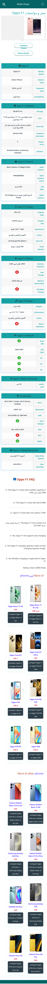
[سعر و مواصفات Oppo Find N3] (15, 643)
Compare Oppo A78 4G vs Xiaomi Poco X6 (15, 966)
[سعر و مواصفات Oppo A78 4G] (15, 734)
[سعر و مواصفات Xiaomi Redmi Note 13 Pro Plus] (35, 841)
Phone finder (23, 53)
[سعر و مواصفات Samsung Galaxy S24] (35, 892)
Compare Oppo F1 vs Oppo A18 (16, 712)
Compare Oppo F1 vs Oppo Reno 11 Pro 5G (36, 618)
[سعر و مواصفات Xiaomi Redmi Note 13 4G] (35, 792)
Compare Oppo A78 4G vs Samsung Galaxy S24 (35, 919)
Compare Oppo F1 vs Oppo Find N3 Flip (36, 713)
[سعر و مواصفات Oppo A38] (35, 734)
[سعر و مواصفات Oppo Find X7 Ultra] (35, 640)
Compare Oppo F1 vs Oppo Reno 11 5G (16, 617)
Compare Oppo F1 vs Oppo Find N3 (16, 664)
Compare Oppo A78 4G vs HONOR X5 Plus (15, 918)
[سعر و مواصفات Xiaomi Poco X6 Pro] (35, 942)
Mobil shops (23, 4)
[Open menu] (43, 4)
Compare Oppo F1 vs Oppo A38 (36, 756)
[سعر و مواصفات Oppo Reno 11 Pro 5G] (35, 593)
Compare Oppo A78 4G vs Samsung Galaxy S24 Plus (15, 869)
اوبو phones (26, 575)
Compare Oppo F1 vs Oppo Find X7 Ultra (36, 666)
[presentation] (22, 40)
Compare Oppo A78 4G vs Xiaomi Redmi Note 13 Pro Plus (35, 869)
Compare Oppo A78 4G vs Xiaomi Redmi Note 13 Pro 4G (15, 818)
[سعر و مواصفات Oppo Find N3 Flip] (35, 687)
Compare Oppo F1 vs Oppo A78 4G (16, 756)
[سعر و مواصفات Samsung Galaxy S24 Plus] (15, 841)
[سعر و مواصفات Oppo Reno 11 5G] (15, 594)
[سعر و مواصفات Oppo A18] (15, 690)
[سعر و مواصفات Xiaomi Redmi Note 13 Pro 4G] (15, 791)
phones (39, 773)
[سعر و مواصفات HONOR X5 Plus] (15, 895)
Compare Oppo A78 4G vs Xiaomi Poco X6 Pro (35, 968)
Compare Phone (23, 46)
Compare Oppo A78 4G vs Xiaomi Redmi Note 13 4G (36, 818)
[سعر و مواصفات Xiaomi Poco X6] (15, 944)
